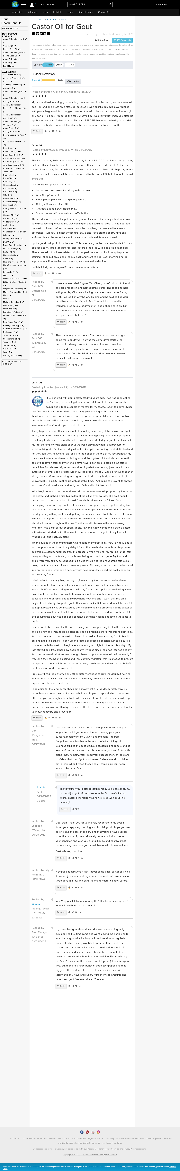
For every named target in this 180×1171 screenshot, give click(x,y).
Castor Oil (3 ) (10, 188)
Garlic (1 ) (8, 258)
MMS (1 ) (7, 295)
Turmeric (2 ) (9, 345)
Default (48, 65)
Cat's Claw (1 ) (10, 192)
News (70, 12)
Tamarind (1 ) (9, 342)
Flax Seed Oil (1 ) (11, 255)
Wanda (36, 904)
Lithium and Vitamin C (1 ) (15, 278)
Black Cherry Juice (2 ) (14, 158)
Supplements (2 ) (11, 339)
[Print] (48, 34)
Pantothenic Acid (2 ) (13, 312)
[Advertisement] (82, 1052)
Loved (71, 65)
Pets (45, 12)
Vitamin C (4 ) (9, 349)
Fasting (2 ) (9, 252)
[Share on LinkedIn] (41, 34)
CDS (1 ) (7, 195)
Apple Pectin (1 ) (11, 128)
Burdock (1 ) (9, 181)
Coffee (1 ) (8, 225)
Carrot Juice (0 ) (11, 185)
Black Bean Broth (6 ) (13, 155)
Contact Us (104, 12)
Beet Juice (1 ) (10, 148)
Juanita (41, 787)
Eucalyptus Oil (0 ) (12, 248)
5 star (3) (36, 80)
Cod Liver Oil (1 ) (11, 222)
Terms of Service (111, 1149)
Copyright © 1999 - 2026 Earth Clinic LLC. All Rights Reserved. (90, 1155)
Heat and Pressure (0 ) (14, 262)
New (60, 65)
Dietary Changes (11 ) (13, 238)
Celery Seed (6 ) (11, 198)
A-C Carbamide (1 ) (12, 75)
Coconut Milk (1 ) (11, 215)
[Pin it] (38, 34)
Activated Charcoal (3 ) (13, 78)
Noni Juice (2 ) (10, 305)
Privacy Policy (130, 1149)
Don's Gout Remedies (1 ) (15, 245)
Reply (37, 131)
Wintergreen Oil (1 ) (12, 355)
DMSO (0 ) (8, 242)
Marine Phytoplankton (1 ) (15, 292)
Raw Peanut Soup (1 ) (13, 322)
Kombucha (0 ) (10, 272)
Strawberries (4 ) (11, 335)
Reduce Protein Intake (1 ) (15, 329)
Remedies (17, 12)
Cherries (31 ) (9, 46)
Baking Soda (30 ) (11, 49)
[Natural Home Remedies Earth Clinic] (15, 4)
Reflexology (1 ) (10, 332)
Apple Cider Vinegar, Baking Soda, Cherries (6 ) (14, 108)
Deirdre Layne (92, 34)
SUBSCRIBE (161, 4)
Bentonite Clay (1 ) (12, 151)
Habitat (57, 12)
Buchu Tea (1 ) (10, 178)
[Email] (45, 34)
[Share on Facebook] (34, 34)
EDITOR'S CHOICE (10, 28)
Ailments (32, 12)
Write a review (73, 81)
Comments (123, 40)
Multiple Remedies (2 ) (13, 302)
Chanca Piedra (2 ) (12, 202)
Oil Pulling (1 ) (10, 309)
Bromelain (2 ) (10, 175)
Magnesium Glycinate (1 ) (14, 289)
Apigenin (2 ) (9, 88)
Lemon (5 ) (8, 275)
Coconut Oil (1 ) (10, 218)
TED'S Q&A (7, 364)
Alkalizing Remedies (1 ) (14, 85)
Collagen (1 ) (9, 228)
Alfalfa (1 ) (8, 81)
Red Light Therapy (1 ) (13, 325)
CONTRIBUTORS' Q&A (12, 361)
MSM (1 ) (7, 298)
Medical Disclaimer (95, 1149)
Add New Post (47, 4)
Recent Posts (85, 12)
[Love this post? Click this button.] (75, 912)
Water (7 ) (8, 352)
